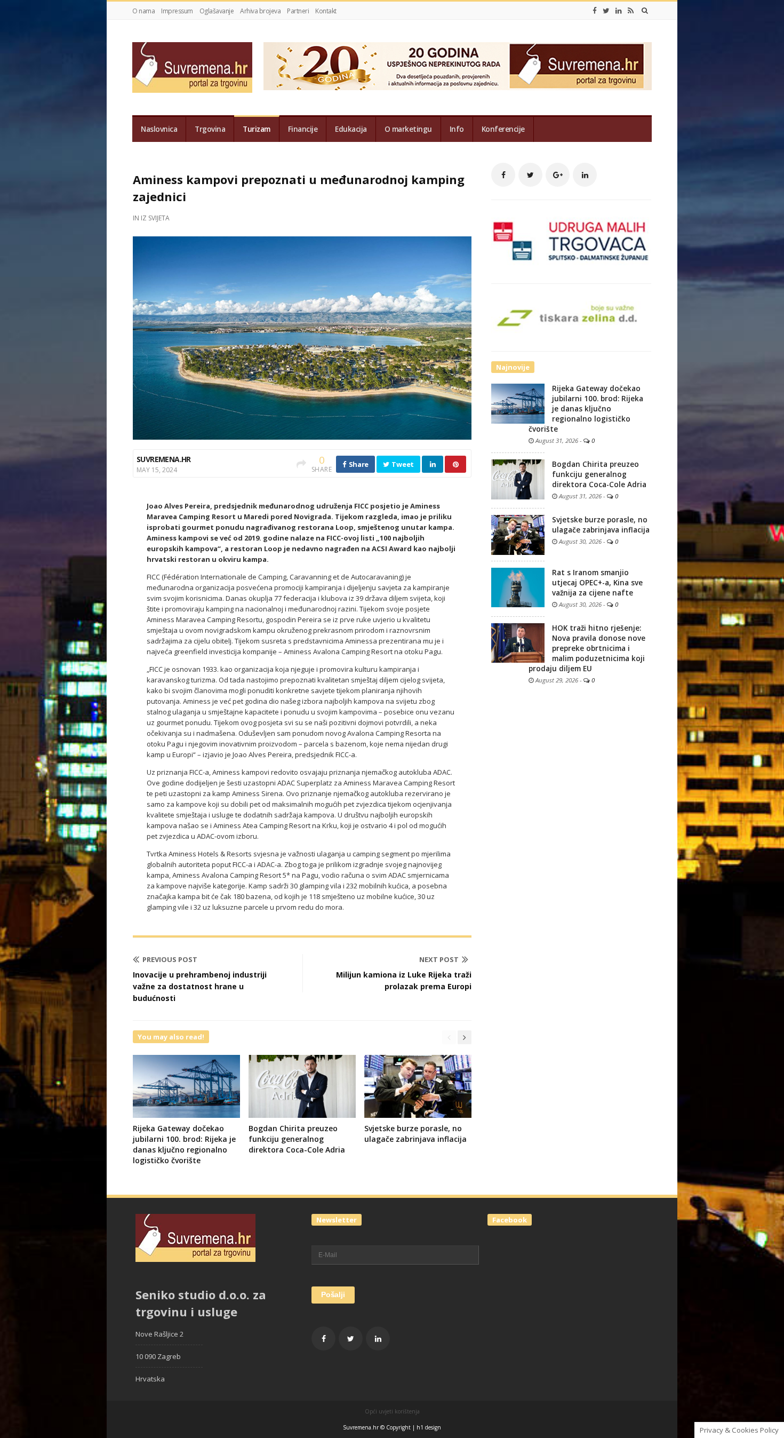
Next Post (439, 959)
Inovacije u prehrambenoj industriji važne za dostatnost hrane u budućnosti (200, 986)
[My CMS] (192, 67)
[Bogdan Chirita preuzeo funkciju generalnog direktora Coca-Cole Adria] (518, 478)
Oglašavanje (216, 10)
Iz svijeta (155, 218)
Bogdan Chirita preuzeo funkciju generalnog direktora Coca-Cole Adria (297, 1139)
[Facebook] (595, 10)
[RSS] (631, 10)
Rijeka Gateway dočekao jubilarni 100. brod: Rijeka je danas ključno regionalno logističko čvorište (184, 1144)
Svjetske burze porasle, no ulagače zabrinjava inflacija (415, 1133)
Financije (303, 129)
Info (457, 129)
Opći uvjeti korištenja (392, 1411)
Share (358, 464)
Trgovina (210, 129)
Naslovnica (159, 129)
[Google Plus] (558, 175)
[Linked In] (618, 10)
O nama (143, 10)
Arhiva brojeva (260, 10)
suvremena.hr (164, 459)
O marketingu (408, 129)
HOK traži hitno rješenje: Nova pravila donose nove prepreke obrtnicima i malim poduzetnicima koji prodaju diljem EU (587, 648)
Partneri (298, 10)
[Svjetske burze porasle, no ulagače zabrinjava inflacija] (518, 534)
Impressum (177, 10)
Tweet (402, 464)
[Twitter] (606, 10)
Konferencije (503, 129)
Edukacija (351, 129)
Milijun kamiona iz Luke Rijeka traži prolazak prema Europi (403, 980)
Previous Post (169, 959)
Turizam (256, 129)
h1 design (429, 1427)
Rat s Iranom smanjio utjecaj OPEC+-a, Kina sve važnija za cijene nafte (597, 583)
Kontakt (326, 10)
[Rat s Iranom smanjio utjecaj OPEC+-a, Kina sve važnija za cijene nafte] (518, 587)
